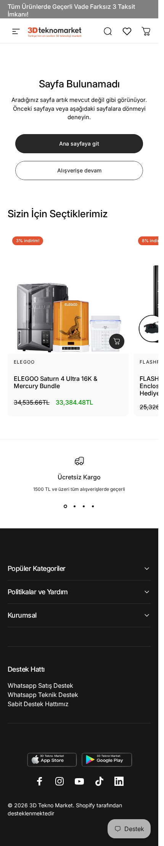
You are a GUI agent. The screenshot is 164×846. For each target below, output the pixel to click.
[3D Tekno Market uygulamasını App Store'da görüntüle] (51, 759)
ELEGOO (24, 362)
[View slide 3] (83, 506)
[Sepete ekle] (116, 341)
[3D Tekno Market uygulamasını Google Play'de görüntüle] (107, 759)
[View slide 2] (74, 506)
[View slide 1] (65, 506)
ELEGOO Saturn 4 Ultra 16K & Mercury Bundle (55, 382)
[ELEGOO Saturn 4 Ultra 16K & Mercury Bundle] (68, 293)
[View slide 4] (93, 506)
